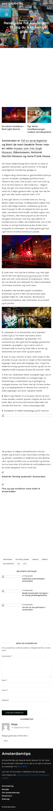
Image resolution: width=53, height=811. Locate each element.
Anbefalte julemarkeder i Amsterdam (33, 580)
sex (18, 564)
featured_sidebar (22, 559)
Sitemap (6, 799)
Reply (6, 741)
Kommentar (7, 656)
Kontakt (5, 789)
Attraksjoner (26, 19)
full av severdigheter (34, 140)
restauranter (8, 564)
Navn (4, 680)
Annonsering (7, 786)
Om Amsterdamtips (11, 792)
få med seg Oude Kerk (31, 275)
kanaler (35, 559)
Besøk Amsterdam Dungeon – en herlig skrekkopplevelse (35, 594)
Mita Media (22, 766)
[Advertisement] (26, 76)
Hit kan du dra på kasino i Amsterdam (33, 608)
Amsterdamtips (12, 3)
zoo (24, 564)
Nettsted (5, 700)
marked (45, 559)
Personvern (7, 796)
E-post (5, 690)
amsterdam (7, 559)
